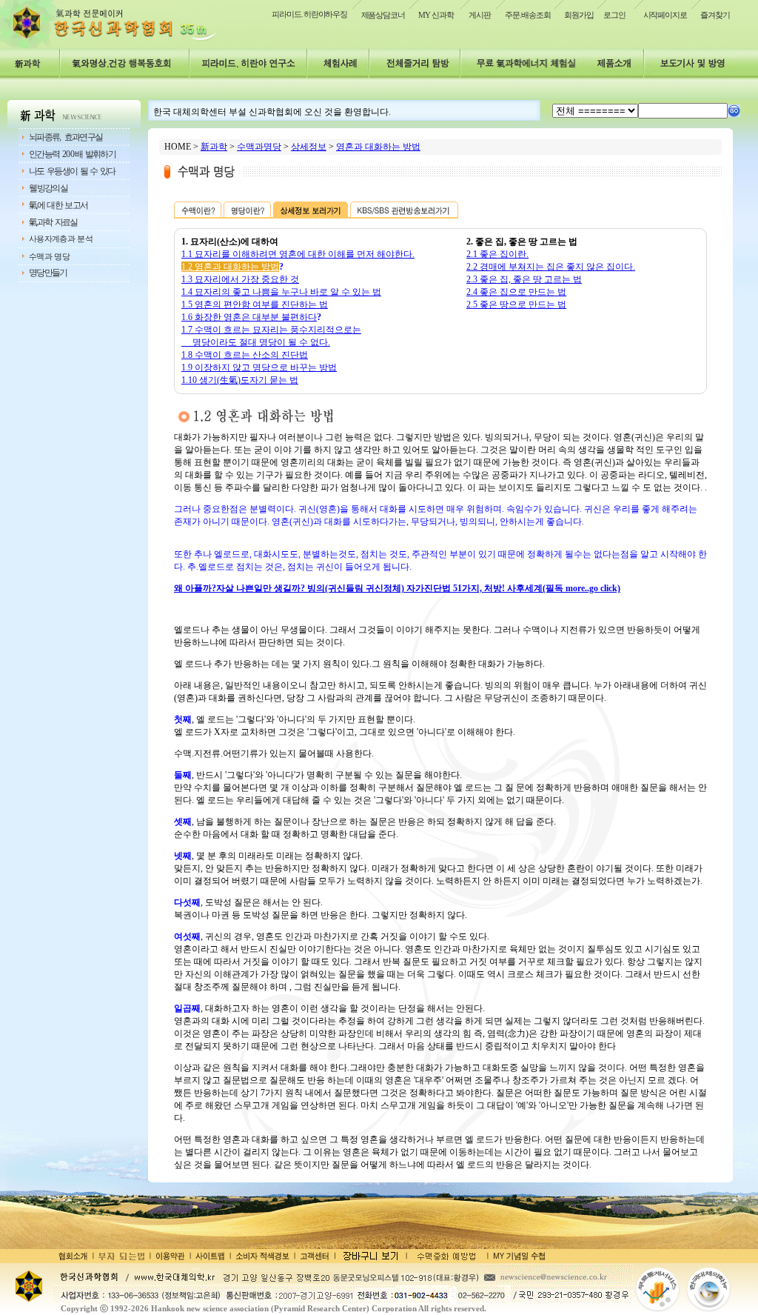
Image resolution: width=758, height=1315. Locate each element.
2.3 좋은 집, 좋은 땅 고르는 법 (524, 279)
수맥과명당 (259, 147)
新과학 (214, 147)
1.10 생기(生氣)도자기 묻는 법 (239, 380)
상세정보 (308, 147)
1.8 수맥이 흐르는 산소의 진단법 (244, 355)
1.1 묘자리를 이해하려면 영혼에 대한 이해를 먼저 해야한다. (298, 254)
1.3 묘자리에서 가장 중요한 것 (240, 279)
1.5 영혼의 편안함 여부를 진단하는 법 (254, 304)
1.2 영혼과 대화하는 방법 (230, 267)
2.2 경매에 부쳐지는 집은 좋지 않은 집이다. (550, 267)
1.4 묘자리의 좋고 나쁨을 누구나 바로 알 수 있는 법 (281, 292)
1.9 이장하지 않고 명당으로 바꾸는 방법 (259, 367)
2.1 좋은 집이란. (497, 254)
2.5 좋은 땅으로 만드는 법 (516, 304)
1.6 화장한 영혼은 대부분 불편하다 (249, 317)
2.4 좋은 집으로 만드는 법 (516, 292)
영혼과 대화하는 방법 (378, 147)
